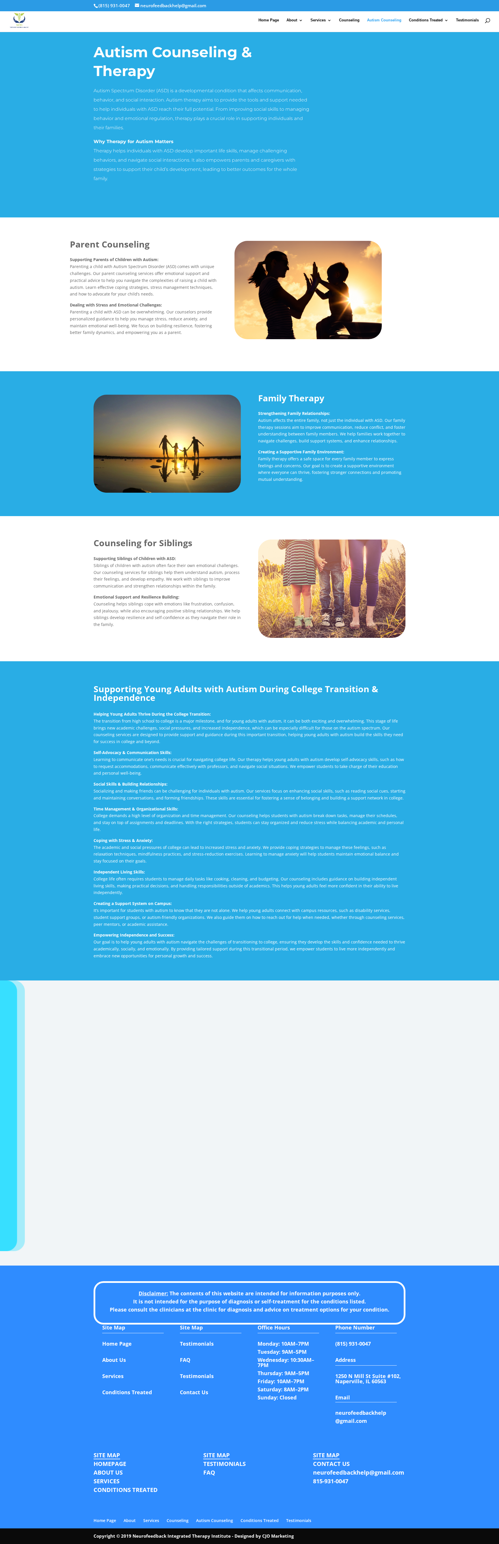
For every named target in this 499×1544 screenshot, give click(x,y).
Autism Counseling (384, 20)
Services (318, 20)
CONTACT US (331, 1464)
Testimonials (467, 20)
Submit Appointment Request (338, 1213)
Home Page (268, 20)
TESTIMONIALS (224, 1464)
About (291, 20)
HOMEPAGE (110, 1464)
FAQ (209, 1472)
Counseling (349, 20)
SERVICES (107, 1481)
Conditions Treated (426, 20)
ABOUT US (108, 1472)
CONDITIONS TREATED (126, 1490)
